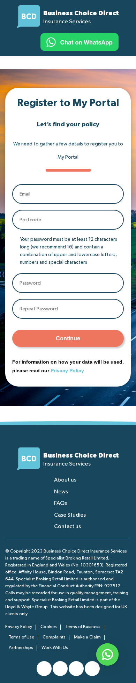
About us (65, 480)
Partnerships (21, 647)
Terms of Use (21, 637)
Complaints (54, 637)
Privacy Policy (67, 370)
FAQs (60, 503)
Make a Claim (87, 637)
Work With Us (54, 647)
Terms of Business (82, 627)
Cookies (48, 627)
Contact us (67, 527)
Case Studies (70, 515)
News (61, 492)
